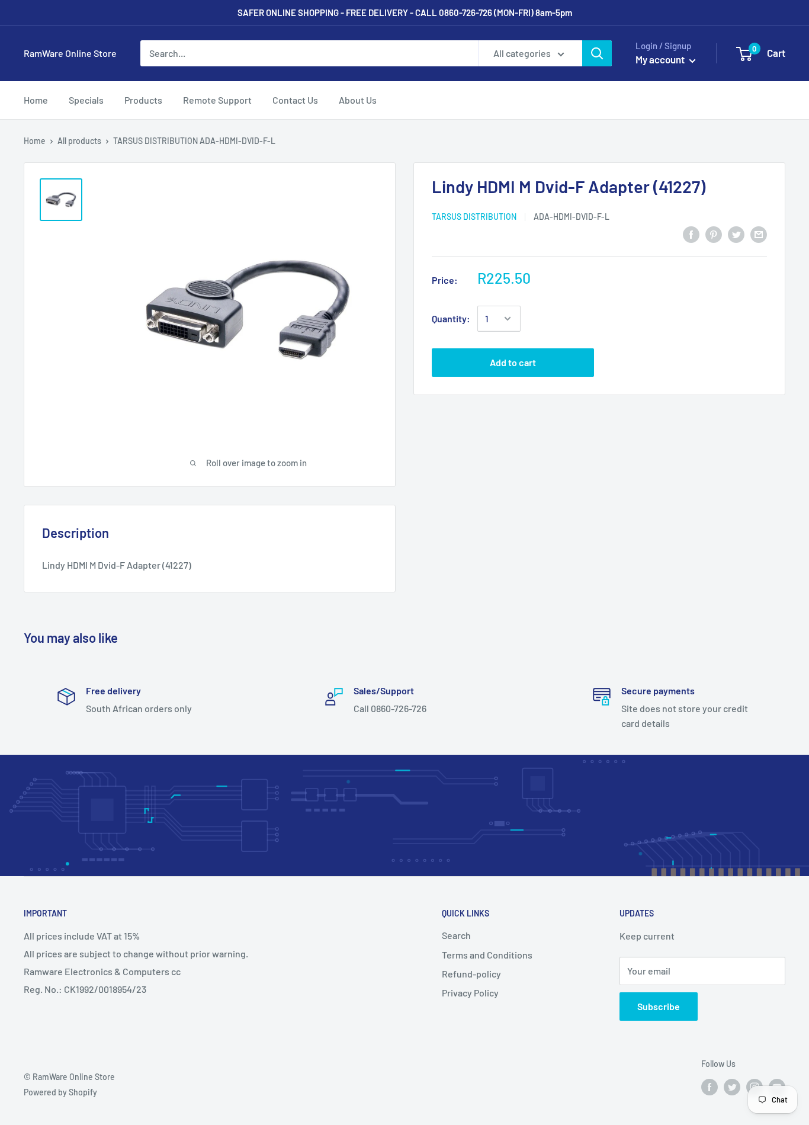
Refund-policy (471, 973)
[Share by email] (758, 234)
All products (79, 141)
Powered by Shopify (60, 1092)
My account (660, 59)
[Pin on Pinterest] (713, 234)
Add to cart (513, 362)
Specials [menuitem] (86, 99)
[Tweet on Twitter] (736, 234)
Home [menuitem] (36, 99)
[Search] (597, 53)
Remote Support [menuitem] (217, 99)
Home (35, 141)
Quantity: (451, 318)
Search (456, 935)
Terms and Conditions (487, 954)
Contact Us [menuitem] (295, 99)
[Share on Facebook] (691, 234)
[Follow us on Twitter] (732, 1087)
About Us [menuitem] (358, 99)
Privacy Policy (470, 992)
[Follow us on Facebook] (709, 1087)
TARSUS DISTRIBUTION (474, 216)
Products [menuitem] (143, 99)
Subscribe (658, 1006)
